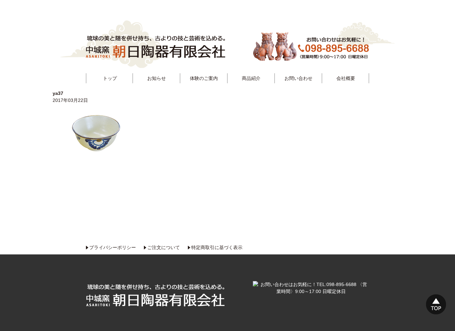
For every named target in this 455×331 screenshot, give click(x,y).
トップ (110, 78)
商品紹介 (251, 78)
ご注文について (163, 247)
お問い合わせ (298, 78)
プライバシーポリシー (112, 247)
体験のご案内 (204, 78)
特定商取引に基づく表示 (216, 247)
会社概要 (345, 78)
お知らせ (156, 78)
